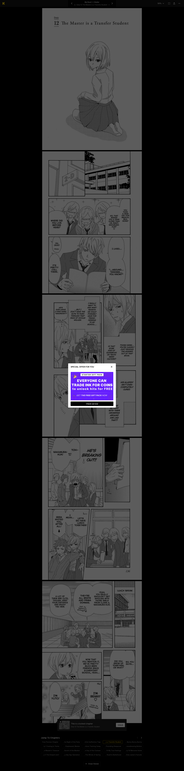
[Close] (111, 367)
